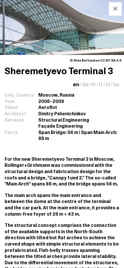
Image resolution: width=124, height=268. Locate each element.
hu (116, 85)
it (101, 85)
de (85, 85)
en (76, 85)
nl (108, 85)
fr (93, 85)
